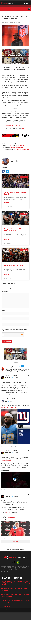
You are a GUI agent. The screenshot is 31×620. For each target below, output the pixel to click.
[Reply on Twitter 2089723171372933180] (2, 490)
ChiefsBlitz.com (16, 548)
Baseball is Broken (6, 606)
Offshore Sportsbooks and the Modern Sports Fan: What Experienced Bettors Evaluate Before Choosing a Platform (15, 583)
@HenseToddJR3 (10, 516)
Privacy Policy (15, 610)
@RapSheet (13, 407)
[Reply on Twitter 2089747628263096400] (2, 446)
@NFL (11, 401)
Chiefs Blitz (8, 378)
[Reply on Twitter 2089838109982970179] (2, 395)
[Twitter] (24, 3)
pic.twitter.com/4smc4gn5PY (12, 125)
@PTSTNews (9, 145)
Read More (6, 202)
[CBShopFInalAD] (15, 64)
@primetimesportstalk (14, 151)
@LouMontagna (10, 517)
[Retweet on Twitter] (3, 375)
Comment (5, 291)
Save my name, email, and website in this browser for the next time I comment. (15, 330)
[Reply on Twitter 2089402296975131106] (2, 538)
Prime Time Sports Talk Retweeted (12, 375)
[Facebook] (27, 3)
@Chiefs (8, 512)
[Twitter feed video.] (15, 480)
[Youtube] (29, 3)
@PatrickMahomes (6, 460)
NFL (21, 22)
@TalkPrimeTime (20, 145)
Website (4, 322)
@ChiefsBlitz (16, 377)
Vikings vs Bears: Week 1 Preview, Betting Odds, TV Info (15, 230)
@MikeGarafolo (5, 407)
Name (3, 310)
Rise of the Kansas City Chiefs (13, 265)
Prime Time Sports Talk (17, 147)
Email (3, 316)
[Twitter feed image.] (15, 426)
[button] (29, 9)
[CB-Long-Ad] (15, 137)
